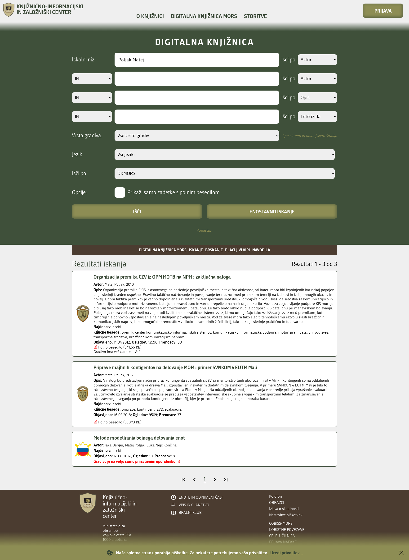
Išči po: (80, 173)
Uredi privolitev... (286, 553)
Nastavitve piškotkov (285, 515)
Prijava (383, 10)
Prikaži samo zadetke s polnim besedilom (173, 192)
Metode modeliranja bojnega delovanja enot (139, 437)
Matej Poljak (114, 284)
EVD (159, 409)
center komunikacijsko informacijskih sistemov (173, 332)
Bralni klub (190, 512)
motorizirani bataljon (295, 332)
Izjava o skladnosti (284, 508)
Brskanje (214, 249)
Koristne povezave (286, 529)
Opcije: (79, 192)
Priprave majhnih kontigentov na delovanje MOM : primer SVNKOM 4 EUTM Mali (175, 367)
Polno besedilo (110, 347)
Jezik (77, 154)
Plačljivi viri (237, 249)
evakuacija (173, 409)
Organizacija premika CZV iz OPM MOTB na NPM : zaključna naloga (162, 276)
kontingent (146, 409)
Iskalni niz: (84, 60)
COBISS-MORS (280, 523)
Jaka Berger (114, 445)
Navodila (261, 249)
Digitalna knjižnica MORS (204, 16)
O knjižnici (150, 16)
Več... (139, 351)
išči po (288, 60)
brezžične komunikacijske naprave (157, 337)
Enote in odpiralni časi (200, 497)
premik (127, 332)
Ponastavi (204, 230)
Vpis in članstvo (194, 505)
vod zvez (321, 332)
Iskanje (196, 249)
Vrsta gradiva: (87, 136)
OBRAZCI (276, 502)
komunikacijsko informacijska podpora (244, 332)
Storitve (255, 16)
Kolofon (275, 496)
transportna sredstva (110, 337)
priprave (128, 409)
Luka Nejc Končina (162, 445)
